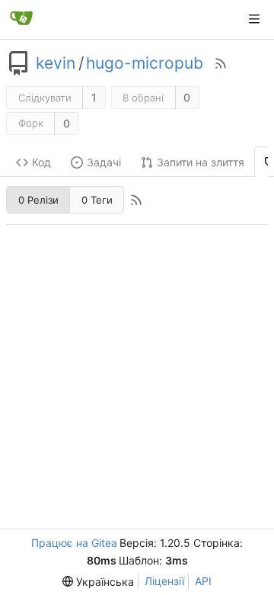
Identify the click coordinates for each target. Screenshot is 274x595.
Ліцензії (164, 580)
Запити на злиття (200, 162)
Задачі (104, 162)
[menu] (98, 581)
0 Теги (97, 200)
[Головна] (21, 19)
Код (41, 162)
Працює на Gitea (74, 542)
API (203, 580)
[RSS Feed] (221, 63)
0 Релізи (38, 200)
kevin (55, 63)
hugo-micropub (144, 63)
